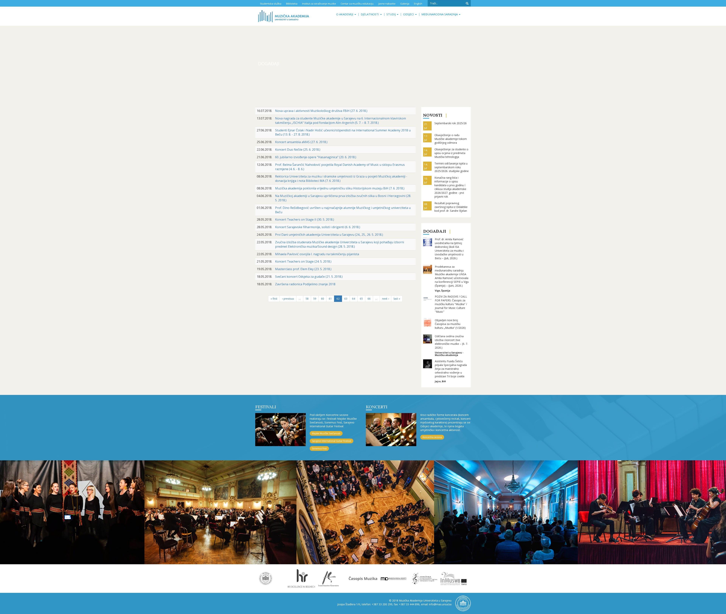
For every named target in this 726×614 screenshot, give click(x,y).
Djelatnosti (370, 14)
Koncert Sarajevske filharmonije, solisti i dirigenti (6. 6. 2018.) (317, 227)
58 (307, 298)
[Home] (283, 16)
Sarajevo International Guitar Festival (331, 441)
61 (330, 298)
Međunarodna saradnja (439, 14)
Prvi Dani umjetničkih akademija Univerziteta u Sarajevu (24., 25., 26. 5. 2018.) (329, 235)
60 (322, 298)
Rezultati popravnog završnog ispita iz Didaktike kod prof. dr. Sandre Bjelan (451, 206)
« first (274, 298)
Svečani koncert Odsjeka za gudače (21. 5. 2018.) (309, 276)
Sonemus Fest (319, 448)
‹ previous (288, 298)
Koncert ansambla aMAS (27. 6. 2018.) (301, 142)
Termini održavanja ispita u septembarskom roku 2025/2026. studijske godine (451, 167)
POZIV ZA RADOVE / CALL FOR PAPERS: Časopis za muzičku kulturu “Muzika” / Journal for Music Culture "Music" (451, 304)
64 (353, 298)
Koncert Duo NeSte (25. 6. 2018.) (297, 149)
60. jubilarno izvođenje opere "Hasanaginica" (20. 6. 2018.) (315, 157)
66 (369, 298)
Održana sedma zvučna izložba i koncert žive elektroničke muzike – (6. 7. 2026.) (451, 341)
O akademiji (345, 14)
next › (385, 298)
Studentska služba (270, 3)
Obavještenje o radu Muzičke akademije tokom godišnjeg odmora (450, 138)
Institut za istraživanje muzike (319, 3)
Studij (391, 14)
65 (361, 298)
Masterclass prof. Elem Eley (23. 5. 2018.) (303, 269)
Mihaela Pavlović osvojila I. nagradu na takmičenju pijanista (317, 254)
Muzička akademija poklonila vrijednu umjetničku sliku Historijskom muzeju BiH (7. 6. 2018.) (339, 188)
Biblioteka (291, 3)
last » (397, 298)
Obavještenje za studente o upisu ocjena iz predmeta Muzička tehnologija (451, 153)
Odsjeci (409, 14)
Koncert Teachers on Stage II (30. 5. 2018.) (304, 219)
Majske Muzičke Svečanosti (326, 433)
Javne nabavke (387, 3)
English (418, 3)
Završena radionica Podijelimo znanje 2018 (305, 284)
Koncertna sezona (432, 437)
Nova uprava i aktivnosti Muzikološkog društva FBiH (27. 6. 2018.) (321, 111)
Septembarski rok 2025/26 (450, 123)
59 (314, 298)
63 (345, 298)
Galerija (404, 3)
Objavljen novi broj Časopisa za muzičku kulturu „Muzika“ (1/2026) (450, 323)
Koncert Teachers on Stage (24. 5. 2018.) (303, 261)
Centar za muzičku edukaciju (357, 3)
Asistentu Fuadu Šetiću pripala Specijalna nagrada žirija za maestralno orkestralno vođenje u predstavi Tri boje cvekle (451, 368)
